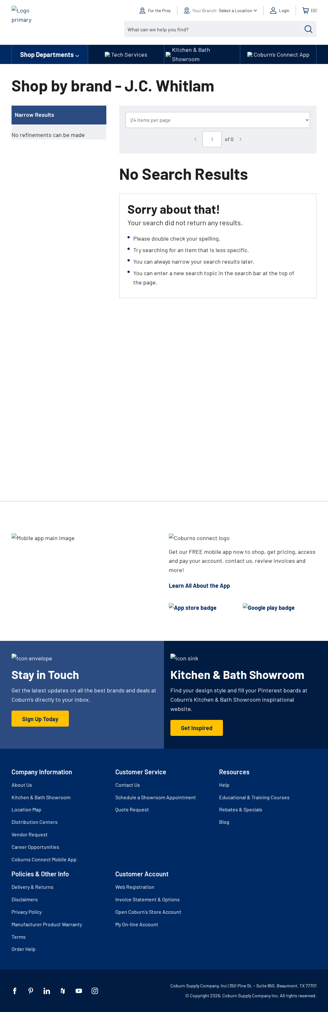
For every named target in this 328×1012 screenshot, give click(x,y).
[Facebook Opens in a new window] (15, 991)
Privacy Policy (27, 912)
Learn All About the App (199, 585)
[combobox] (215, 29)
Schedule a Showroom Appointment (155, 797)
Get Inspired (196, 727)
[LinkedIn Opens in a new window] (47, 991)
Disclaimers (25, 899)
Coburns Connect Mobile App (44, 859)
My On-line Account (136, 924)
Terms (19, 937)
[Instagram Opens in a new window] (95, 991)
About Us (22, 785)
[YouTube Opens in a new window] (79, 991)
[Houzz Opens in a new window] (63, 991)
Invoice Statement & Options (147, 899)
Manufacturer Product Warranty (47, 924)
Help (224, 785)
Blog (224, 822)
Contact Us (127, 785)
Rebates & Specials (240, 809)
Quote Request (132, 809)
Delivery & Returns (32, 887)
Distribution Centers (35, 822)
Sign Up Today (40, 718)
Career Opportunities (35, 847)
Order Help (24, 949)
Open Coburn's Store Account (148, 912)
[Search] (308, 29)
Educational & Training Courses (254, 797)
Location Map (26, 809)
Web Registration (134, 887)
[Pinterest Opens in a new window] (31, 991)
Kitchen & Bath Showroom (41, 797)
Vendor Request (30, 834)
